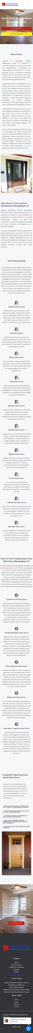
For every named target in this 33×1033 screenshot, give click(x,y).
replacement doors (21, 95)
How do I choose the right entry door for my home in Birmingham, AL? (16, 811)
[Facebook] (10, 975)
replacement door (9, 84)
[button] (16, 806)
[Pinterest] (19, 975)
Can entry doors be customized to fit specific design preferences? (15, 816)
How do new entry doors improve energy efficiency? (16, 827)
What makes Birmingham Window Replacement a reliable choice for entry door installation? (15, 822)
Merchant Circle (16, 965)
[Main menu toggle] (29, 4)
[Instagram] (23, 975)
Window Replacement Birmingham (12, 566)
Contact (16, 1006)
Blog (16, 1002)
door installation (24, 215)
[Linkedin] (14, 975)
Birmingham (19, 61)
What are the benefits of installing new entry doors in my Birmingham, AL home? (16, 806)
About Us (16, 1004)
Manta (17, 963)
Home (16, 999)
